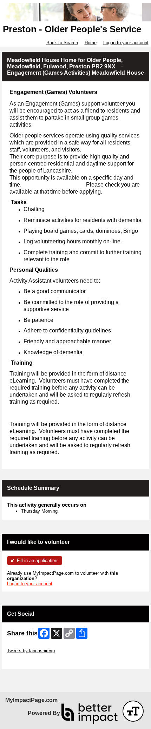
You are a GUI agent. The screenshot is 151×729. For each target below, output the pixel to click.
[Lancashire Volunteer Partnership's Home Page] (75, 12)
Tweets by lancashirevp (31, 650)
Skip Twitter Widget (26, 645)
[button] (133, 711)
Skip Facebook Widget (30, 661)
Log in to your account (126, 42)
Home (91, 42)
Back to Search (62, 42)
